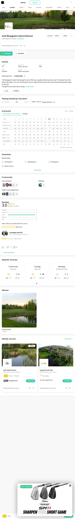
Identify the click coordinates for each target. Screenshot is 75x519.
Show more (37, 170)
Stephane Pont (14, 233)
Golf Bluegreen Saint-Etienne (11, 114)
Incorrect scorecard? (66, 147)
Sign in (23, 2)
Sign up (35, 2)
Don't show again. (45, 515)
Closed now (18, 76)
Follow (49, 36)
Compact (25, 114)
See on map (20, 39)
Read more (29, 86)
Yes (21, 45)
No (24, 45)
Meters (71, 111)
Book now (30, 381)
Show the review (9, 252)
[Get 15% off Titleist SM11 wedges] (44, 499)
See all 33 (68, 339)
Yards (66, 111)
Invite (57, 36)
